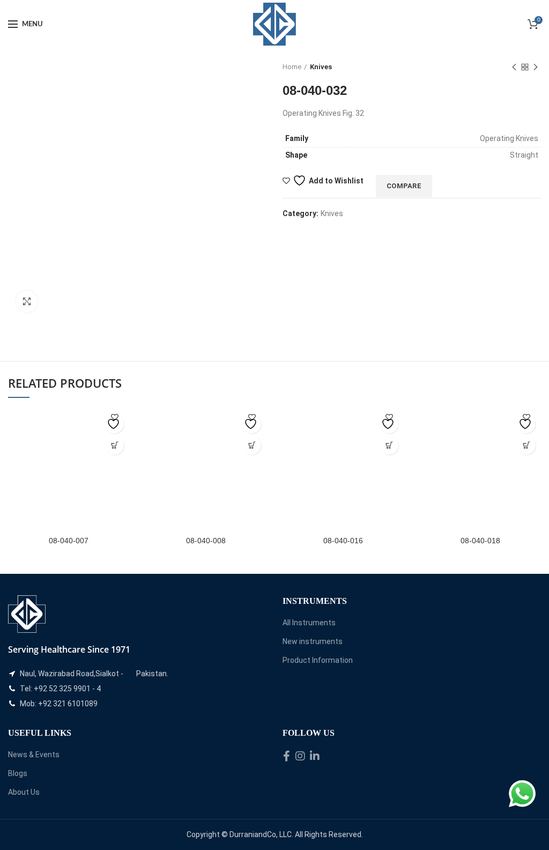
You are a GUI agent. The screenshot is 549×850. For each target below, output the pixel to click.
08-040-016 (343, 540)
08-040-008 (206, 540)
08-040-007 (68, 540)
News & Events (34, 754)
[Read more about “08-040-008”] (251, 445)
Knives (321, 67)
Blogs (17, 773)
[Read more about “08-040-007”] (114, 445)
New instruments (313, 641)
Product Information (318, 660)
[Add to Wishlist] (114, 424)
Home (292, 67)
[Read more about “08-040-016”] (389, 445)
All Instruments (309, 622)
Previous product (514, 67)
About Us (24, 792)
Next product (535, 67)
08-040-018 (480, 540)
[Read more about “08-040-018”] (526, 445)
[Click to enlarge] (27, 301)
